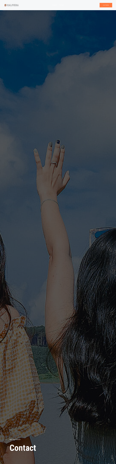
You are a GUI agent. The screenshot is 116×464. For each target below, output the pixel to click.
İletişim (62, 5)
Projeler (54, 5)
